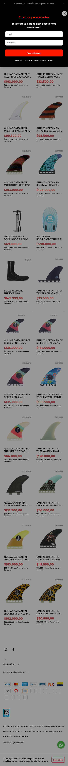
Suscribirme (34, 53)
